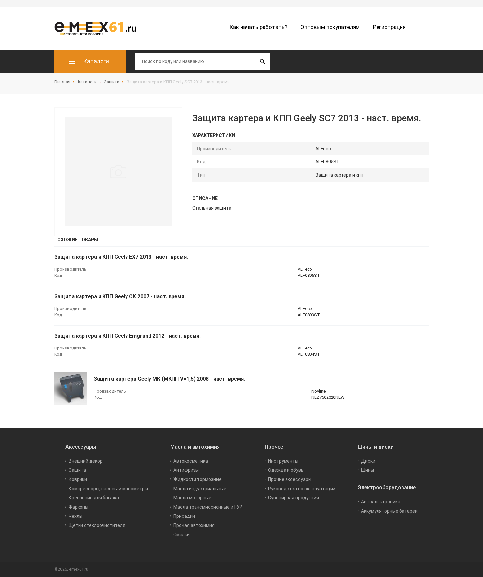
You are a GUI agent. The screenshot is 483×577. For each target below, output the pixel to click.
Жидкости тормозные (197, 479)
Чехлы (75, 516)
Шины (367, 470)
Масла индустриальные (199, 488)
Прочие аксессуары (289, 479)
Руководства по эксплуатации (301, 488)
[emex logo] (98, 28)
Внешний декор (86, 461)
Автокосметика (190, 461)
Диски (368, 461)
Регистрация (389, 27)
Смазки (181, 534)
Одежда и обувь (286, 470)
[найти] (262, 61)
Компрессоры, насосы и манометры (108, 488)
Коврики (78, 479)
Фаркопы (78, 507)
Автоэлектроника (380, 501)
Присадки (184, 516)
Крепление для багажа (94, 497)
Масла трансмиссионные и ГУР (207, 507)
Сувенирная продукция (293, 497)
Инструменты (283, 461)
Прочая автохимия (194, 525)
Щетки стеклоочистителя (97, 525)
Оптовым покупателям (330, 27)
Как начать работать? (258, 27)
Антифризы (186, 470)
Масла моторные (192, 497)
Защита (77, 470)
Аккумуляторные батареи (389, 511)
